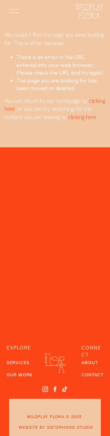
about (90, 363)
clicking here (82, 118)
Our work (20, 375)
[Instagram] (45, 389)
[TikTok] (65, 389)
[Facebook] (55, 389)
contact (93, 375)
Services (18, 363)
